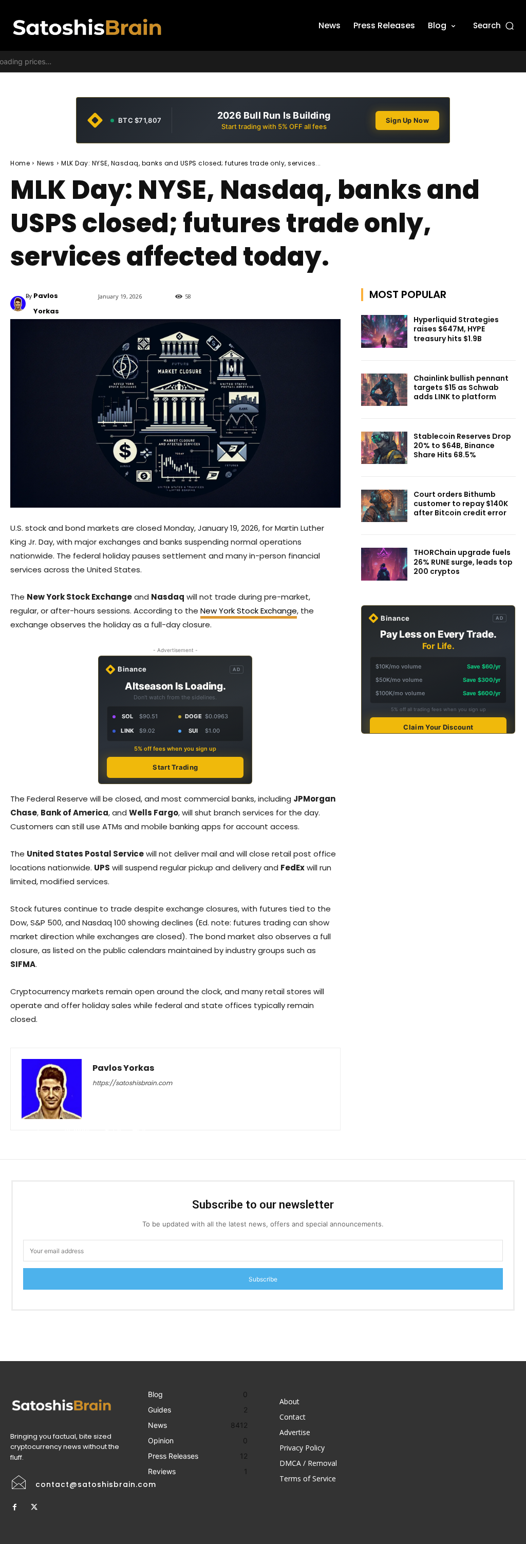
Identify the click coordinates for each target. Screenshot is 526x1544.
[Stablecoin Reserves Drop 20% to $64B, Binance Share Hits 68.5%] (384, 448)
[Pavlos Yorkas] (18, 303)
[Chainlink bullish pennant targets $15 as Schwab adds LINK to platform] (384, 390)
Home (20, 163)
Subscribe (263, 1279)
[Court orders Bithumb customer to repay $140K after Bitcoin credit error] (384, 506)
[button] (494, 25)
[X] (34, 1507)
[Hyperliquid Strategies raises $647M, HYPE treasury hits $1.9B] (384, 331)
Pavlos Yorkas (46, 303)
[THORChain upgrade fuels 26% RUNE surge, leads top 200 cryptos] (384, 564)
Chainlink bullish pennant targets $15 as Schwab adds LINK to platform (461, 387)
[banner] (263, 120)
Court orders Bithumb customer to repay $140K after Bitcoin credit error (461, 503)
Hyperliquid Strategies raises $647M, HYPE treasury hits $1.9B (456, 328)
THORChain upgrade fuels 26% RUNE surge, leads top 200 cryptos (463, 561)
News (45, 163)
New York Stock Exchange (248, 610)
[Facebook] (14, 1507)
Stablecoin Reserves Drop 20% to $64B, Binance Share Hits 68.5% (462, 445)
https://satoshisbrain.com (132, 1082)
